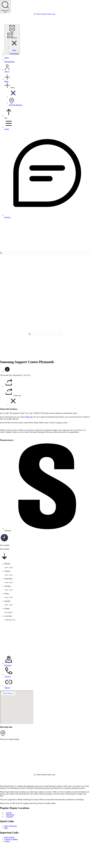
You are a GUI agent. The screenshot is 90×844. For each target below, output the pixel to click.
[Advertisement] (45, 235)
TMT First (28, 417)
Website (7, 688)
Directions (8, 665)
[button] (14, 47)
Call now (7, 676)
